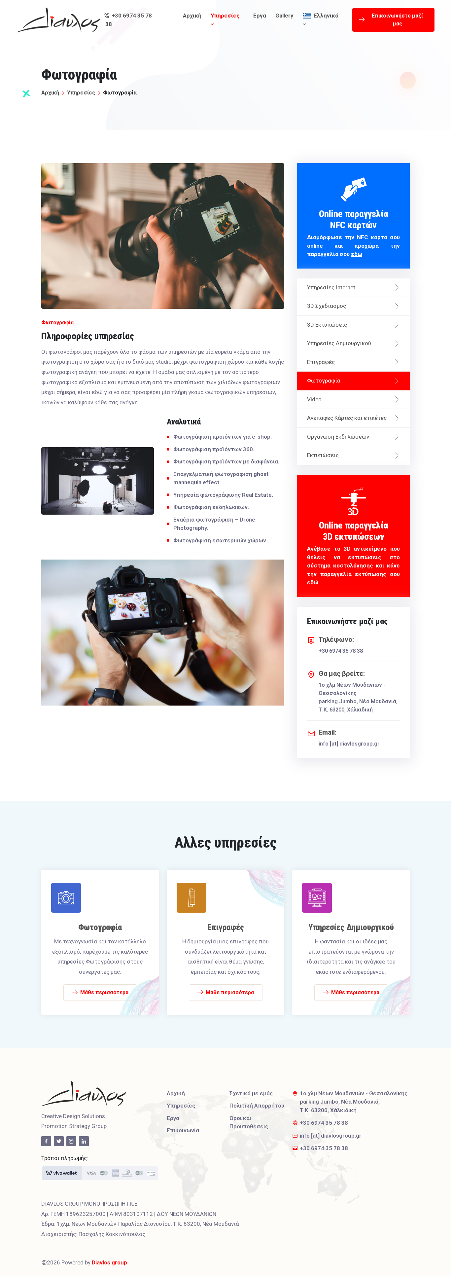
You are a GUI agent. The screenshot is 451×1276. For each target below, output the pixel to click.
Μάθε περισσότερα (104, 992)
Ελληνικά (326, 15)
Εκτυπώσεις (323, 455)
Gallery (284, 15)
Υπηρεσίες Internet (331, 287)
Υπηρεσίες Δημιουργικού (339, 343)
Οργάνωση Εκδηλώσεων (338, 436)
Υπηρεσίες (225, 15)
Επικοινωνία (183, 1130)
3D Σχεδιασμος (326, 306)
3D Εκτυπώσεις (327, 324)
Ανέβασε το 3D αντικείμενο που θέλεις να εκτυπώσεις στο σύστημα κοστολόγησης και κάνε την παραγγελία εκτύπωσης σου (353, 553)
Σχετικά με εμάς (251, 1093)
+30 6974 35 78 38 (128, 19)
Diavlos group (109, 1262)
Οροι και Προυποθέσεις (248, 1122)
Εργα (259, 15)
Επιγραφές (321, 362)
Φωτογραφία (323, 380)
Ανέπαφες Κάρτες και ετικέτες (347, 418)
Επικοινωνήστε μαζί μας (397, 20)
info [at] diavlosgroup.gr (349, 744)
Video (314, 399)
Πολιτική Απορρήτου (256, 1105)
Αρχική (192, 15)
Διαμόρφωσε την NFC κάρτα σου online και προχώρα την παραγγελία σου (353, 232)
